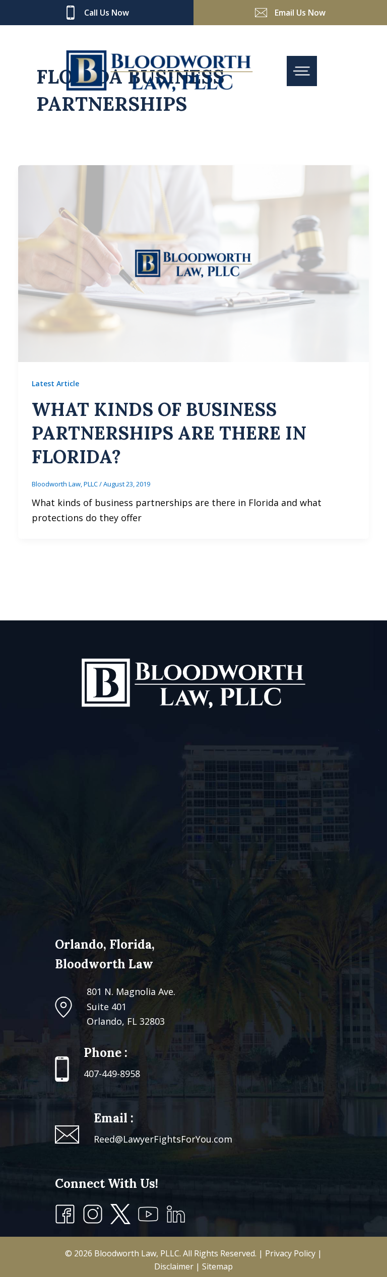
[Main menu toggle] (302, 71)
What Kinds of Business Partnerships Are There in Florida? (169, 433)
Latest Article (55, 383)
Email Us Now (300, 12)
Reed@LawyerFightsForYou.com (163, 1139)
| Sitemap (214, 1266)
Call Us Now (106, 12)
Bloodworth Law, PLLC (136, 1253)
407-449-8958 (112, 1074)
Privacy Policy (291, 1253)
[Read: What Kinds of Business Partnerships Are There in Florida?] (193, 262)
